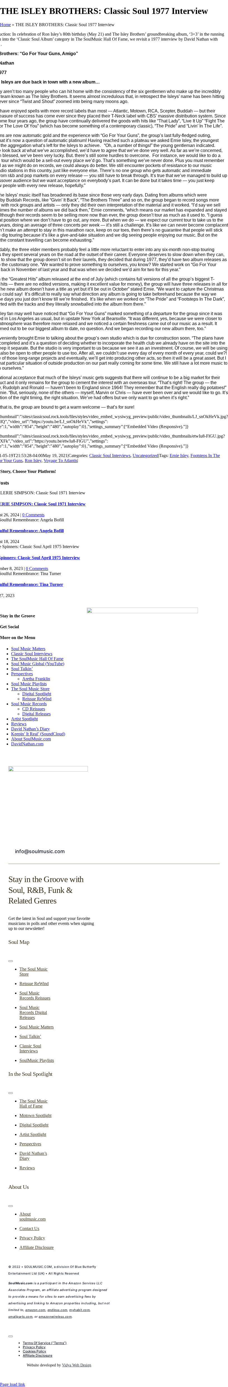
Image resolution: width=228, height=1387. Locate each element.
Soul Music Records (29, 703)
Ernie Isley (179, 455)
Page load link (12, 1384)
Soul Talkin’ (22, 668)
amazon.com (35, 1310)
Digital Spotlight (36, 693)
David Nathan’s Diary (30, 728)
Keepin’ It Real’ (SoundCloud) (38, 733)
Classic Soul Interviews (109, 455)
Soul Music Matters (28, 648)
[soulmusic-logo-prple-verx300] (48, 770)
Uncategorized (145, 455)
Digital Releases (36, 713)
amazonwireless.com (55, 1317)
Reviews (18, 723)
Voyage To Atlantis (60, 460)
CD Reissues (33, 708)
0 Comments (33, 514)
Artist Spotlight (24, 718)
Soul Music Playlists (29, 683)
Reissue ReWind (36, 698)
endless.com (58, 1310)
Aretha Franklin (36, 678)
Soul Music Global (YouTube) (37, 663)
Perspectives (22, 673)
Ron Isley (33, 460)
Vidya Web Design (76, 1365)
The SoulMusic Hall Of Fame (37, 658)
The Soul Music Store (30, 688)
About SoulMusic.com (31, 739)
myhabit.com (79, 1310)
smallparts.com (20, 1317)
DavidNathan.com (27, 744)
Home (5, 24)
